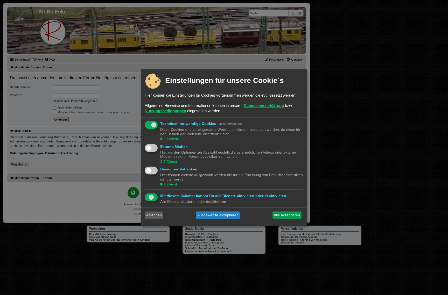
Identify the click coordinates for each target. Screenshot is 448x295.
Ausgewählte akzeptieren (218, 215)
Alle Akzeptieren (287, 215)
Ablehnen (154, 215)
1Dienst (170, 162)
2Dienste (171, 139)
